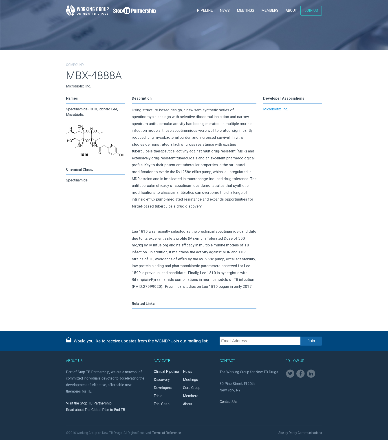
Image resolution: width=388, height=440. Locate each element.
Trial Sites (162, 404)
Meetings (245, 10)
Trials (158, 396)
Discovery (162, 379)
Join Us (311, 10)
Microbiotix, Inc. (275, 109)
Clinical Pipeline (166, 371)
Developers (163, 388)
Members (269, 10)
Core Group (192, 388)
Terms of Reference (166, 433)
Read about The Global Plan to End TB (95, 410)
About (291, 10)
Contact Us (228, 402)
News (225, 10)
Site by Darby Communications (300, 433)
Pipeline (205, 10)
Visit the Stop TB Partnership (89, 403)
